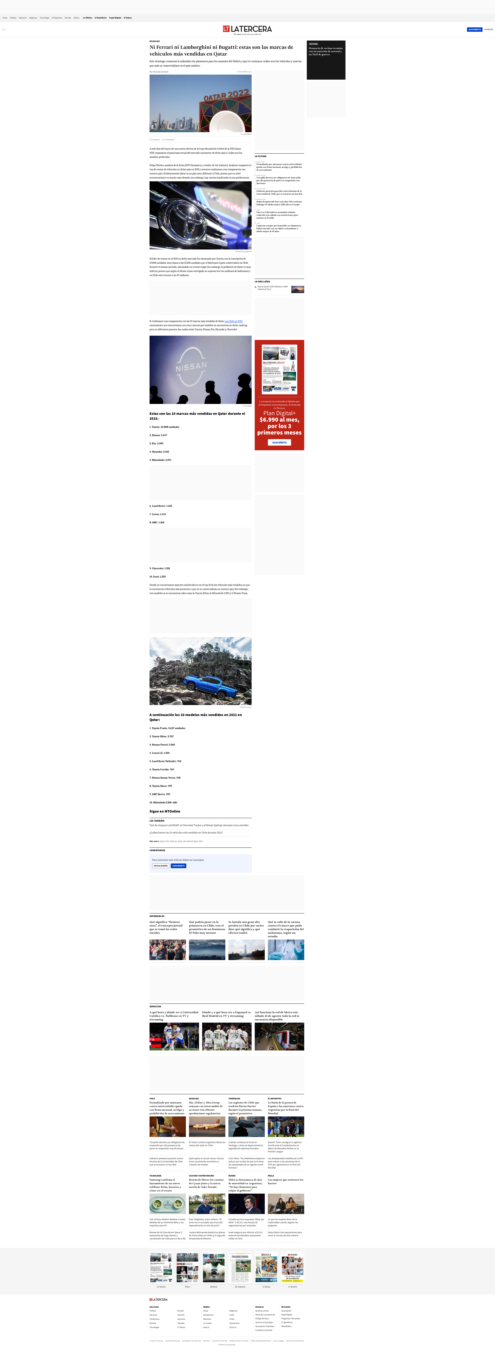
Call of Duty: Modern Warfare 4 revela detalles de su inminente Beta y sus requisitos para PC (167, 1222)
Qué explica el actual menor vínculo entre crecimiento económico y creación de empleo (206, 1161)
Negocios (33, 17)
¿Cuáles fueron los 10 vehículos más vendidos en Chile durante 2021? (186, 832)
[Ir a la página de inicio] (247, 29)
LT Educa (128, 17)
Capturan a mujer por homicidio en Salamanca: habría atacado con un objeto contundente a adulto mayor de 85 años (278, 229)
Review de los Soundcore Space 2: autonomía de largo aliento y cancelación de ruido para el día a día (168, 1235)
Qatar (180, 841)
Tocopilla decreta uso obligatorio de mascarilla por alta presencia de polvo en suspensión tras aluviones (278, 181)
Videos (76, 17)
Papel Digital (115, 17)
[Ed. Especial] (240, 1283)
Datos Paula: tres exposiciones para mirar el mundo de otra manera (285, 1234)
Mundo (68, 17)
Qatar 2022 (164, 841)
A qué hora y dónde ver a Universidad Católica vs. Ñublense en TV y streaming (174, 1016)
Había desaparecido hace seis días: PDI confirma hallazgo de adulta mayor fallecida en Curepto (279, 203)
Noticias (173, 841)
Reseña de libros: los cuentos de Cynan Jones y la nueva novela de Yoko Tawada (206, 1183)
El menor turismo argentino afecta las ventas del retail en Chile (207, 1144)
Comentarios (169, 139)
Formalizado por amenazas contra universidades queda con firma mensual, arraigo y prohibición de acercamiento (279, 167)
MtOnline (155, 41)
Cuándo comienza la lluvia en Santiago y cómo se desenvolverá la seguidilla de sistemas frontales (245, 1145)
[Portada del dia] (279, 393)
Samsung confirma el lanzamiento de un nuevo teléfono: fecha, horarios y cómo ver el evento (165, 1185)
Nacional (23, 17)
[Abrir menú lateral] (4, 29)
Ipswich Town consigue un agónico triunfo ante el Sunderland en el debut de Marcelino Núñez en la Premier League (285, 1147)
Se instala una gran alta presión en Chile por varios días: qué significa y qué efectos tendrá (246, 927)
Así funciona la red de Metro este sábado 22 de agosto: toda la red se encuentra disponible (277, 1016)
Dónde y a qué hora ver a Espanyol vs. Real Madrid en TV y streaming (226, 1014)
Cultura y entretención (201, 1175)
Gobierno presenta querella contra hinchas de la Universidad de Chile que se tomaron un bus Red (279, 192)
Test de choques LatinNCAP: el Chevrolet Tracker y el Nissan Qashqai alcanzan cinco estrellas (199, 825)
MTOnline (172, 811)
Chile (152, 1098)
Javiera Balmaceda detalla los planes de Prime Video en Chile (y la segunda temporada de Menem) (207, 1235)
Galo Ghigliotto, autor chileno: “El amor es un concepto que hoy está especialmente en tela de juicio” (205, 1222)
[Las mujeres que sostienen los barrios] (286, 1204)
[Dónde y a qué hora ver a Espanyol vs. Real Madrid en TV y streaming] (227, 1036)
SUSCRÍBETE (279, 442)
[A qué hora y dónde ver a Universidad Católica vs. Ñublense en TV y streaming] (174, 1036)
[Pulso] (187, 1283)
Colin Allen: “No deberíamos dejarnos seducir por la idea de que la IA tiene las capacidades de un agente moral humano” (246, 1163)
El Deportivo (57, 17)
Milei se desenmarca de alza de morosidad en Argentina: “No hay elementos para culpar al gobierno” (245, 1185)
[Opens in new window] (213, 1283)
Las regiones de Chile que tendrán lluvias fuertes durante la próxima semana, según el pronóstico (245, 1108)
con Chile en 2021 (233, 321)
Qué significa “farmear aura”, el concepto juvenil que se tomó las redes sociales (166, 927)
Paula (271, 1175)
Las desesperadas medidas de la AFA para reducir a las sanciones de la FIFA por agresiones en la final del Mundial (285, 1163)
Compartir (156, 139)
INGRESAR (488, 29)
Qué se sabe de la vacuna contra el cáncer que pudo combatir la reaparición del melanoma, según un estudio (286, 929)
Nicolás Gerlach (160, 71)
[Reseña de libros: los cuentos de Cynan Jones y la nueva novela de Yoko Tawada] (207, 1204)
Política (13, 17)
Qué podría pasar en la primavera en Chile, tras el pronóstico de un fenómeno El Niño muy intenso (207, 927)
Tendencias (234, 1098)
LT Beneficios (101, 17)
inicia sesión (161, 865)
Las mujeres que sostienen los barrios (285, 1182)
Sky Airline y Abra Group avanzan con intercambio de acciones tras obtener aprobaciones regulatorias (206, 1108)
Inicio (5, 17)
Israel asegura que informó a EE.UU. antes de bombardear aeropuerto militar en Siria (245, 1235)
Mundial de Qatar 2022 (193, 841)
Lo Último (87, 17)
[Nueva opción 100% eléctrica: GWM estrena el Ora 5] (297, 289)
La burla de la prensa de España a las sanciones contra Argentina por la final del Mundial (285, 1108)
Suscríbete (179, 865)
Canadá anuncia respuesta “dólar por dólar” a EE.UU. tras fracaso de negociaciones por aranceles (246, 1222)
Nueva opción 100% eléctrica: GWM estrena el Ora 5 (273, 288)
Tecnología (44, 17)
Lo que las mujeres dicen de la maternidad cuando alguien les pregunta (283, 1222)
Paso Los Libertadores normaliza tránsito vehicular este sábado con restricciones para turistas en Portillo (277, 215)
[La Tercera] (161, 1283)
